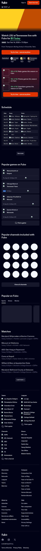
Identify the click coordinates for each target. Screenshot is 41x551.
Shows (10, 301)
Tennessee (33, 58)
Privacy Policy (17, 548)
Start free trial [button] (33, 2)
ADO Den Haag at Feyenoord (13, 350)
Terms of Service (7, 548)
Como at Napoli (8, 356)
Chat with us (25, 525)
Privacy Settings (26, 522)
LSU (24, 58)
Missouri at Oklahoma (10, 343)
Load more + (20, 379)
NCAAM (15, 58)
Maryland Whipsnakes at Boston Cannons (18, 336)
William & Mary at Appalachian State (16, 363)
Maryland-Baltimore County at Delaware (17, 370)
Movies (17, 301)
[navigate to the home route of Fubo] (4, 2)
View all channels (20, 284)
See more (20, 153)
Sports (4, 301)
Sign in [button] (23, 2)
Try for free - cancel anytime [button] (20, 52)
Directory (26, 548)
